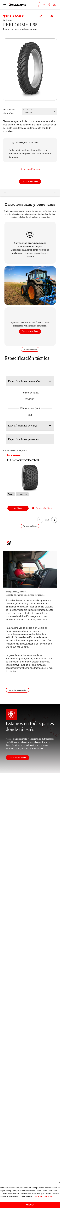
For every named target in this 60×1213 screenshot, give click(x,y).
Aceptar (30, 1205)
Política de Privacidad (39, 1196)
